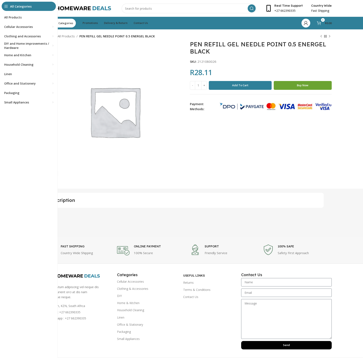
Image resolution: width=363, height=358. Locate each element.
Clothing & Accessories (132, 289)
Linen (120, 317)
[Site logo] (78, 8)
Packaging (124, 332)
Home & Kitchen (128, 303)
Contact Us (190, 297)
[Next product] (329, 36)
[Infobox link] (78, 250)
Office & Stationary (130, 325)
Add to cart (240, 85)
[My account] (305, 23)
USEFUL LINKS (194, 275)
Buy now (302, 85)
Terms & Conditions (196, 290)
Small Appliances (128, 339)
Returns (188, 283)
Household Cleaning (130, 310)
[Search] (252, 8)
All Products (66, 36)
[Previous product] (321, 36)
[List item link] (73, 312)
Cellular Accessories (130, 282)
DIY (119, 296)
